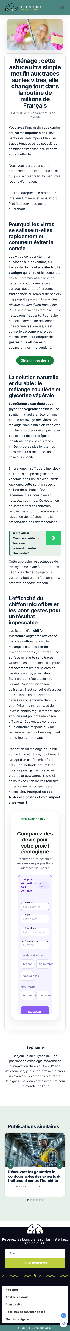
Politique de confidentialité (25, 1312)
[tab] (28, 1200)
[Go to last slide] (10, 1164)
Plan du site (14, 1304)
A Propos (12, 1289)
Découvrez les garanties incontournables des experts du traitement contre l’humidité (35, 1176)
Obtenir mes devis (35, 360)
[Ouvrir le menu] (62, 7)
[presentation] (35, 1150)
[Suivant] (60, 1164)
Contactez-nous (17, 1297)
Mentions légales (18, 1319)
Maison (35, 116)
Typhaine (22, 113)
